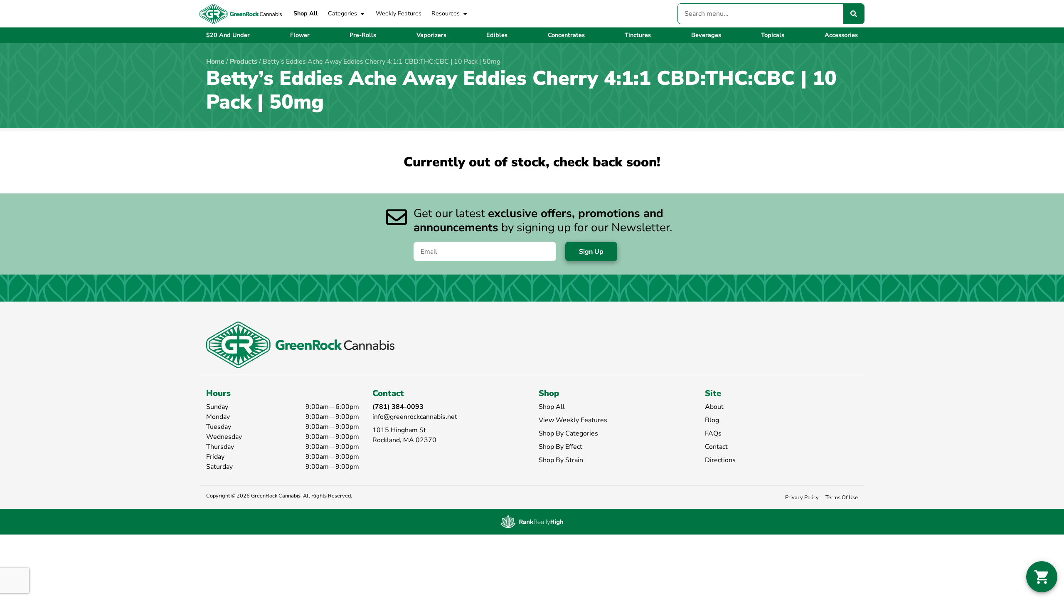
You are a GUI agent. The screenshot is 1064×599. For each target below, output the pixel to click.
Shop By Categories (568, 433)
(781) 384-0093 (398, 406)
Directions (720, 460)
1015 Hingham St (399, 430)
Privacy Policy (802, 497)
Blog (712, 420)
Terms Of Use (841, 497)
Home (215, 61)
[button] (1041, 576)
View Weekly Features (573, 420)
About (714, 406)
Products (243, 61)
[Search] (853, 14)
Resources (445, 13)
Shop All (305, 13)
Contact (716, 446)
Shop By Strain (561, 460)
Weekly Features (398, 13)
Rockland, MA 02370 (404, 440)
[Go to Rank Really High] (532, 521)
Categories (342, 13)
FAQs (713, 433)
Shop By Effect (560, 446)
